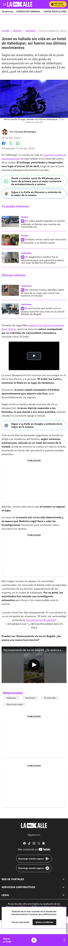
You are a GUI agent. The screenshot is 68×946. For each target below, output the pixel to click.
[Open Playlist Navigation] (64, 940)
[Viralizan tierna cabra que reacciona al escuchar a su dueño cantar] (10, 239)
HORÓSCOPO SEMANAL (28, 11)
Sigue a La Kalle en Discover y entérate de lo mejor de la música (36, 193)
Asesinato (30, 697)
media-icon (34, 940)
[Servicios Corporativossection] (63, 887)
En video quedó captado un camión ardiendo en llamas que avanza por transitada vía (43, 223)
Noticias (17, 31)
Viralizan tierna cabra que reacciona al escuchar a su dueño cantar (43, 241)
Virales (24, 217)
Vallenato (11, 697)
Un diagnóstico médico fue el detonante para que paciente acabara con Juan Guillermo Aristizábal (42, 259)
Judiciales (30, 31)
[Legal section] (63, 895)
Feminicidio (50, 697)
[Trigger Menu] (4, 4)
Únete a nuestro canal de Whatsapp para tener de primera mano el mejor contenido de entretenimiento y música (36, 181)
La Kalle (6, 31)
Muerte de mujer (14, 704)
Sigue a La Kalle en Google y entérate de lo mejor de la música (36, 425)
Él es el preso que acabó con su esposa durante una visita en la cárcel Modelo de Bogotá (42, 311)
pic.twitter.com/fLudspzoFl (41, 620)
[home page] (34, 825)
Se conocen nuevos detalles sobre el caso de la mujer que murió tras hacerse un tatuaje (42, 292)
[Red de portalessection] (63, 879)
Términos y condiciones (18, 906)
